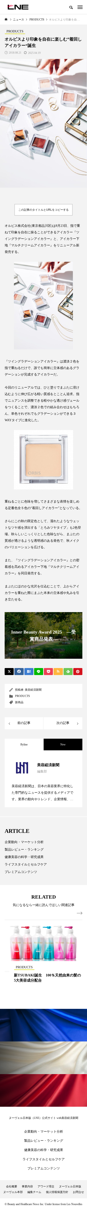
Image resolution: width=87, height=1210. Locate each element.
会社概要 (11, 1186)
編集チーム (34, 1192)
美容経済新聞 (33, 689)
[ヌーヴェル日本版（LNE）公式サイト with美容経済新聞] (18, 7)
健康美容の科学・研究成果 (24, 857)
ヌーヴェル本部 (13, 1192)
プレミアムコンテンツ (21, 872)
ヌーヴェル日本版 (70, 1186)
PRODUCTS (22, 696)
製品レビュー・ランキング (24, 849)
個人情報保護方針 (57, 1192)
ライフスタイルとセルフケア (26, 864)
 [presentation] (79, 913)
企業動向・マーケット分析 (24, 842)
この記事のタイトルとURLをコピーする (43, 209)
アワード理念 (46, 1186)
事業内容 (27, 1186)
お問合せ (78, 1192)
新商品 (19, 702)
